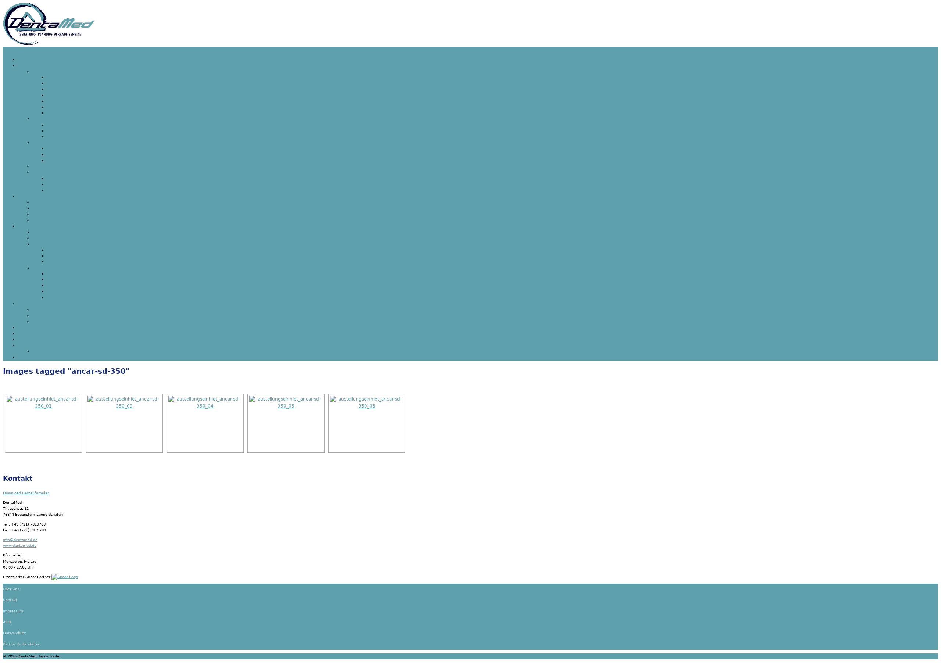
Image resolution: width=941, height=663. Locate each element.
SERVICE (25, 304)
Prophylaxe (57, 185)
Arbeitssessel (44, 214)
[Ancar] (64, 577)
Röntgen (39, 119)
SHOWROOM (29, 328)
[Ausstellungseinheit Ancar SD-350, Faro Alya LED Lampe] (367, 423)
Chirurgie (55, 178)
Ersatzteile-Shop (47, 321)
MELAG (53, 155)
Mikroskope (42, 167)
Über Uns (11, 589)
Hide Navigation (48, 50)
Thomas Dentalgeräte (66, 107)
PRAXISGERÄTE (31, 66)
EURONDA (56, 149)
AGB (7, 622)
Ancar (52, 83)
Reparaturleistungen (50, 315)
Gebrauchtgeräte (47, 202)
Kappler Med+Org (63, 256)
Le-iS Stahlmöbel (62, 262)
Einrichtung (42, 238)
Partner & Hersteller (21, 644)
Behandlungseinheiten (52, 71)
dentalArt (55, 250)
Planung (39, 232)
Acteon (53, 125)
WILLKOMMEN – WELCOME (42, 59)
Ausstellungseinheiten (52, 208)
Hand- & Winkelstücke (67, 191)
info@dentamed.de (20, 540)
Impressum (13, 611)
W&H (52, 161)
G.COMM (55, 280)
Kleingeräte (42, 173)
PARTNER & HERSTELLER (40, 345)
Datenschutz (14, 633)
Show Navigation (18, 50)
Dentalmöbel (44, 244)
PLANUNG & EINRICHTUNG (42, 226)
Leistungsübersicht (49, 310)
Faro (51, 286)
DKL (51, 89)
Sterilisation (43, 143)
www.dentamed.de (19, 546)
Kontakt (10, 600)
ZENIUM (54, 298)
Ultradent (55, 113)
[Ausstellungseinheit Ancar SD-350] (43, 423)
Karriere (25, 334)
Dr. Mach (55, 274)
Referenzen (42, 351)
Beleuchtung (43, 268)
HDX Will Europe (62, 137)
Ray (50, 131)
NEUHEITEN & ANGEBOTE (41, 339)
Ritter (52, 101)
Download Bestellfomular (26, 493)
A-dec (52, 77)
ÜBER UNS (27, 357)
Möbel (37, 220)
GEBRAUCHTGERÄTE (36, 196)
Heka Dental (58, 95)
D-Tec (52, 292)
